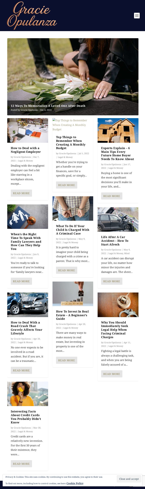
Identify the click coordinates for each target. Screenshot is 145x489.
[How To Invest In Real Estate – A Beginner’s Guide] (73, 294)
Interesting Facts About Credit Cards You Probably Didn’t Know (26, 416)
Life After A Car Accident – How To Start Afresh (115, 240)
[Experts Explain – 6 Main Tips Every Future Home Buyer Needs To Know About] (118, 130)
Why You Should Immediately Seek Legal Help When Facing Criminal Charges (114, 329)
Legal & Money (25, 160)
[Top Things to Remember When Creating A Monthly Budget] (73, 125)
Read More (21, 193)
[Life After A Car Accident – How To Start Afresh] (118, 219)
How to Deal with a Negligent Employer (26, 150)
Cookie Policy (74, 483)
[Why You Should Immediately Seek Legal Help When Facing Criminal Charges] (118, 305)
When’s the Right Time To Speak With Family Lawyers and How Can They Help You (26, 241)
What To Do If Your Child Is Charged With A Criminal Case (72, 229)
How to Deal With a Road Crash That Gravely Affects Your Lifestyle (26, 327)
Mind (126, 253)
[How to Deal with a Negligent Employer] (27, 130)
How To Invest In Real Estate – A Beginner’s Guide (72, 315)
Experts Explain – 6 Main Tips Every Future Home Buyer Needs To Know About (117, 153)
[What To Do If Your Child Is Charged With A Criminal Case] (73, 208)
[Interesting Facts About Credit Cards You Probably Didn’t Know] (27, 394)
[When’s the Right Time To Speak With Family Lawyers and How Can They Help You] (27, 216)
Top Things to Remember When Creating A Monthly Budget (71, 142)
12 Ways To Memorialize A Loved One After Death (48, 106)
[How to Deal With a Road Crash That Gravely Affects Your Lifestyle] (27, 305)
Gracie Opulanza (29, 109)
